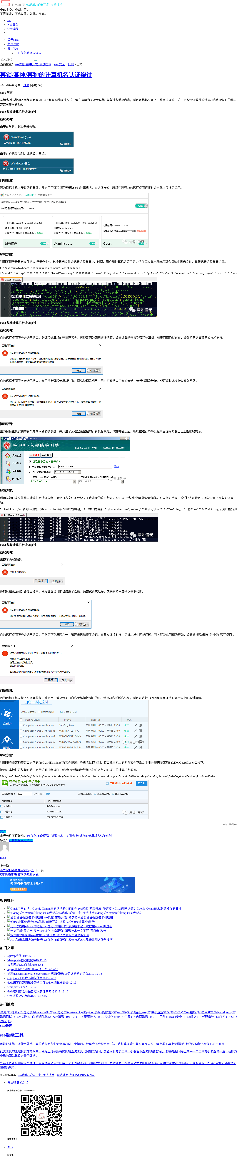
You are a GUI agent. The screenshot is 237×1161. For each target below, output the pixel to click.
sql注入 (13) (194, 1016)
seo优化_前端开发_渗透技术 (44, 4)
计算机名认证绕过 (21, 840)
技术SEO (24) (210, 1012)
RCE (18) (75, 1016)
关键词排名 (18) (91, 1016)
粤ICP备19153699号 (82, 1075)
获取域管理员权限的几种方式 (19, 874)
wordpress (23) (227, 1012)
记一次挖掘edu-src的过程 (96, 926)
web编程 (12, 29)
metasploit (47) (77, 1012)
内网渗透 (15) (144, 1016)
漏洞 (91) (5, 1012)
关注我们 (13, 48)
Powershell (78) (44, 1012)
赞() (3, 831)
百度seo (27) (143, 1012)
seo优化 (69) (61, 1012)
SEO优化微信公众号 (28, 53)
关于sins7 (13, 39)
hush (3, 857)
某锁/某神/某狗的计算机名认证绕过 (46, 75)
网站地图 (63, 1075)
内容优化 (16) (110, 1016)
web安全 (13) (179, 1016)
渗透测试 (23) (8, 1016)
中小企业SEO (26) (162, 1012)
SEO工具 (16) (127, 1016)
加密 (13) (225, 1016)
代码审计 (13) (211, 1016)
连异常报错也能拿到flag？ (17, 870)
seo (9, 20)
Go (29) (131, 1012)
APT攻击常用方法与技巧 (96, 939)
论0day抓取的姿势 (83, 921)
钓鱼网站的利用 (79, 935)
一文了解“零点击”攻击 (91, 930)
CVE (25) (180, 1012)
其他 (71, 64)
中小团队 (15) (162, 1016)
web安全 (12, 24)
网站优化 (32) (108, 1012)
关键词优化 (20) (43, 1016)
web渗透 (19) (61, 1016)
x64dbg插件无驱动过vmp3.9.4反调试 (117, 913)
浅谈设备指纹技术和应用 (96, 917)
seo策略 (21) (25, 1016)
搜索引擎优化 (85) (23, 1012)
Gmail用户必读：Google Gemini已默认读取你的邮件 (148, 908)
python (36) (93, 1012)
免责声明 (13, 44)
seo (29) (122, 1012)
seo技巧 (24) (193, 1012)
